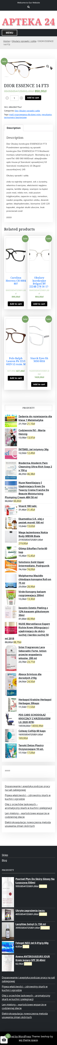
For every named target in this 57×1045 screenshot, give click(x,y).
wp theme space (28, 1040)
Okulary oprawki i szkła (24, 41)
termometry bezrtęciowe (15, 117)
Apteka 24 (28, 21)
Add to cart (33, 97)
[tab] (13, 128)
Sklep (5, 855)
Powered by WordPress (17, 1036)
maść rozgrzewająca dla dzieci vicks (25, 114)
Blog (4, 860)
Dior (16, 110)
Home (6, 41)
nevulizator (47, 114)
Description (14, 128)
